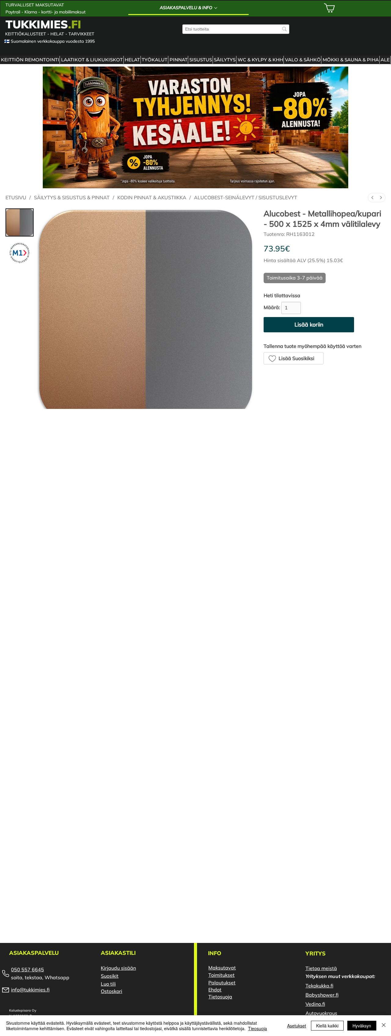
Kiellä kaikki (327, 1026)
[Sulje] (383, 1025)
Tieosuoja (257, 1028)
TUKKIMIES (43, 24)
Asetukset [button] (296, 1026)
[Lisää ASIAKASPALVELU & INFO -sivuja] (215, 7)
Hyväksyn (362, 1026)
